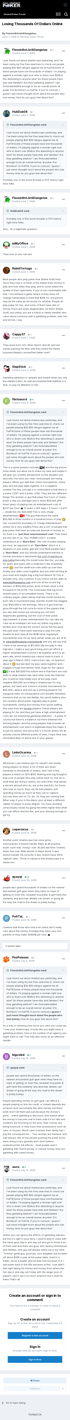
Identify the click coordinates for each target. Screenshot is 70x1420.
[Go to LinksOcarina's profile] (6, 754)
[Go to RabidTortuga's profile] (6, 270)
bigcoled (18, 1055)
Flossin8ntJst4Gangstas (21, 33)
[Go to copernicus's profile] (6, 831)
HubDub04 (19, 111)
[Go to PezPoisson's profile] (6, 959)
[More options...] (63, 51)
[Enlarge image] (42, 467)
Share (36, 1380)
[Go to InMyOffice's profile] (6, 245)
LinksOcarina (21, 752)
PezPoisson (20, 957)
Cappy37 (18, 334)
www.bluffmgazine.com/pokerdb (24, 641)
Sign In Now (35, 1359)
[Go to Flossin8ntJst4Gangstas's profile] (6, 51)
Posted (23, 53)
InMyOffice (20, 243)
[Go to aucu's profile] (6, 1168)
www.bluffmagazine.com (17, 582)
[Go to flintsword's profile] (6, 401)
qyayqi (17, 876)
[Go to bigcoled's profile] (6, 1056)
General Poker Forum (32, 36)
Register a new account (35, 1335)
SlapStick (19, 366)
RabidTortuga (22, 268)
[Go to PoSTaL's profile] (6, 918)
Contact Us (35, 1414)
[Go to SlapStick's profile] (6, 368)
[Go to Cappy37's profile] (6, 336)
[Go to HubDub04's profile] (6, 113)
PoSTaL (17, 916)
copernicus (20, 829)
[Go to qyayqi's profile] (6, 878)
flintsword (19, 399)
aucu (15, 1167)
